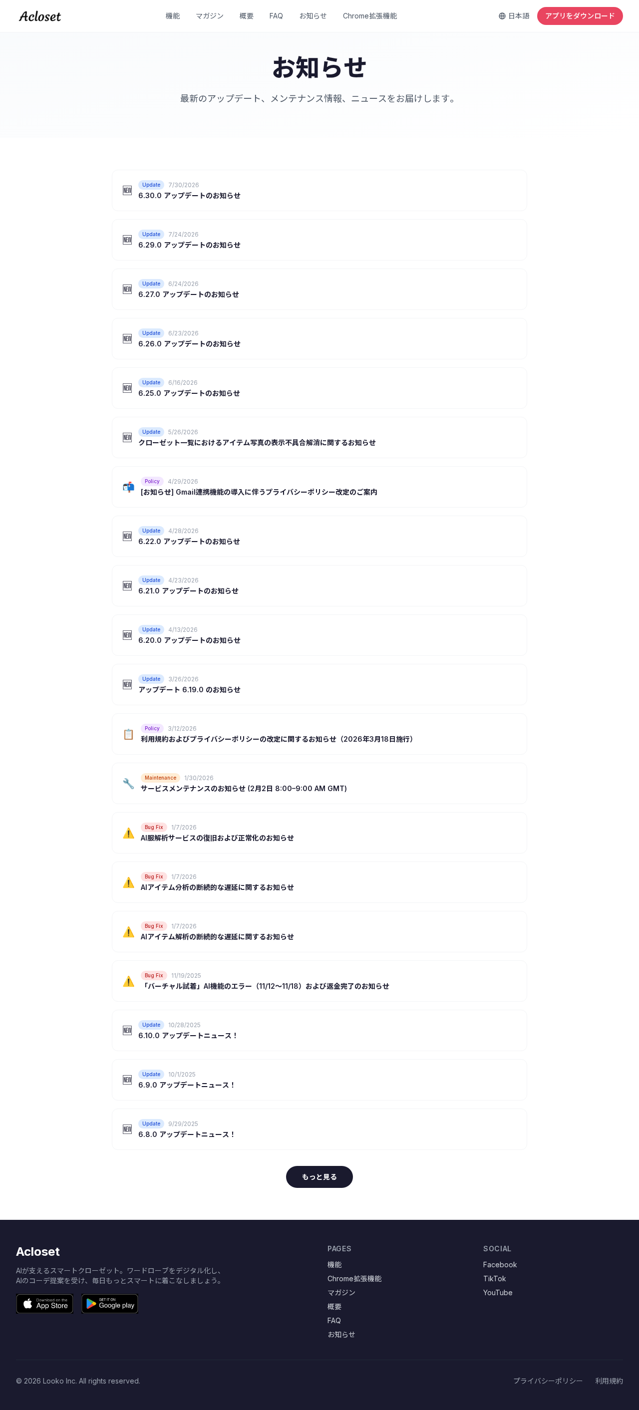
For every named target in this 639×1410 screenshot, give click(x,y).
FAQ (276, 15)
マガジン (210, 15)
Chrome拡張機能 (370, 15)
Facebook (500, 1264)
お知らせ (313, 15)
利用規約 (609, 1381)
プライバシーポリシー (548, 1381)
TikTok (494, 1278)
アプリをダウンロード (580, 15)
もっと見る (319, 1176)
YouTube (498, 1292)
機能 (173, 15)
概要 (247, 15)
